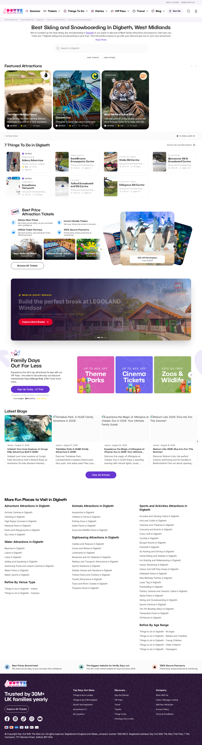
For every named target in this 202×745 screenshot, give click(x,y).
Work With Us (187, 2)
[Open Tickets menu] (59, 11)
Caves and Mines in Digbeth (86, 548)
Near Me (177, 11)
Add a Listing (172, 2)
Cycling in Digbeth (149, 538)
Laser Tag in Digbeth (150, 582)
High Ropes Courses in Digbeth (21, 521)
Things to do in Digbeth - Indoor (21, 588)
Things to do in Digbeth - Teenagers (158, 649)
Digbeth (40, 20)
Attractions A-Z (80, 709)
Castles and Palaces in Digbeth (88, 544)
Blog (158, 11)
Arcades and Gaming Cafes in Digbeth (159, 516)
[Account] (196, 11)
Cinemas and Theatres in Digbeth (157, 525)
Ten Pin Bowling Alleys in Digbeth (157, 608)
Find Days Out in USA (124, 719)
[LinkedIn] (15, 719)
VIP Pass (120, 11)
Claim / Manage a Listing (167, 700)
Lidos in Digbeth (13, 557)
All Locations (78, 714)
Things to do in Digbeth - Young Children (161, 640)
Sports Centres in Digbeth (153, 604)
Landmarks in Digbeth (83, 552)
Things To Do (76, 11)
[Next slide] (195, 65)
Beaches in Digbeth (15, 548)
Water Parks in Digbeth (16, 570)
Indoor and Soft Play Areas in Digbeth (159, 569)
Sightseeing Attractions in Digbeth (95, 537)
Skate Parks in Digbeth (151, 595)
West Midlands (11, 20)
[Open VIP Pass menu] (128, 11)
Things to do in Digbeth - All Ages (157, 631)
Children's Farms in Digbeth (86, 516)
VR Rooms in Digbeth (150, 617)
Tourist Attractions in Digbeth (87, 579)
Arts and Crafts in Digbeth (153, 520)
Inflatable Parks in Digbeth (153, 573)
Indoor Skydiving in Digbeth (154, 564)
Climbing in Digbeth (15, 516)
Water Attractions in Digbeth (24, 541)
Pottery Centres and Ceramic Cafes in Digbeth (163, 591)
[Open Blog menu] (164, 11)
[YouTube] (39, 719)
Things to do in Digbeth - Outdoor (22, 593)
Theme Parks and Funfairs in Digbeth (91, 574)
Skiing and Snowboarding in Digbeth (158, 600)
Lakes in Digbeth (13, 552)
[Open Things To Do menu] (87, 11)
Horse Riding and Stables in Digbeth (158, 555)
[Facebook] (7, 719)
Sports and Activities (56, 20)
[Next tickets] (101, 249)
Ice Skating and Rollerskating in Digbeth (160, 560)
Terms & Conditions (164, 714)
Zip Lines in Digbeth (15, 534)
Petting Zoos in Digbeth (84, 521)
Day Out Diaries (122, 695)
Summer (35, 11)
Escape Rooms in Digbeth (153, 542)
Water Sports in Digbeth (17, 574)
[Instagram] (31, 719)
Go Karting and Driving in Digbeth (157, 551)
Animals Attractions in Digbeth (93, 506)
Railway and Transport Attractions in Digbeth (95, 561)
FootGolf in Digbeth (149, 547)
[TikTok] (23, 719)
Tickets (52, 11)
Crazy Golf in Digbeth (151, 533)
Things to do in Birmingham (85, 700)
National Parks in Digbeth (18, 525)
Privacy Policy (162, 709)
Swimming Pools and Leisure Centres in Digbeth (29, 566)
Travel (141, 11)
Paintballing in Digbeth (151, 586)
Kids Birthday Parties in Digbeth (156, 578)
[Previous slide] (191, 65)
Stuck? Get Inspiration (83, 704)
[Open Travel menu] (147, 11)
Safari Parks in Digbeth (84, 525)
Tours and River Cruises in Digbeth (89, 583)
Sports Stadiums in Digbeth (86, 566)
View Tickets (93, 57)
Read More (101, 39)
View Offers (109, 57)
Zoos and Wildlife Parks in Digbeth (89, 530)
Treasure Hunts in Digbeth (85, 588)
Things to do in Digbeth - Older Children (160, 644)
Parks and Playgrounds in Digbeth (22, 530)
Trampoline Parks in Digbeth (154, 613)
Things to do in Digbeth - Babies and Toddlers (163, 636)
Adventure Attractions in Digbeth (27, 506)
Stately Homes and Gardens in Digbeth (92, 570)
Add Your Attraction (164, 704)
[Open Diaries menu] (107, 11)
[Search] (188, 11)
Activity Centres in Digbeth (18, 512)
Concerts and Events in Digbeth (156, 529)
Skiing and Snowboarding (79, 20)
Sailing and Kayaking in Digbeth (21, 561)
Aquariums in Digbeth (83, 512)
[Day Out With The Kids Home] (13, 11)
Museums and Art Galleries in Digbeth (91, 557)
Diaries (99, 11)
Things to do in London (83, 695)
